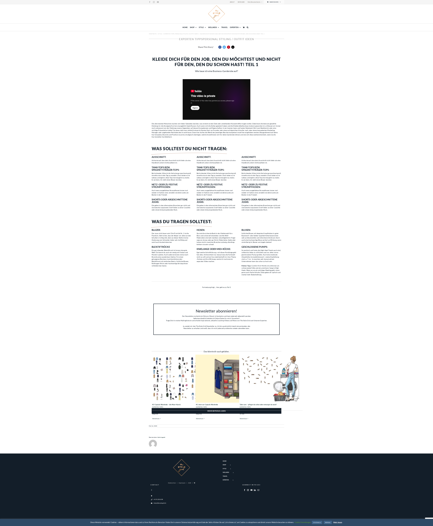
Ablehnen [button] (328, 522)
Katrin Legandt (161, 437)
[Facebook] (220, 47)
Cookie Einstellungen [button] (303, 522)
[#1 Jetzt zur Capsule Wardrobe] (227, 379)
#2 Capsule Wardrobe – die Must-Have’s (166, 404)
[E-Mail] (233, 47)
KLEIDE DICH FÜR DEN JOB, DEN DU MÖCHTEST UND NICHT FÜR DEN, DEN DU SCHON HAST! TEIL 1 (216, 61)
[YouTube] (251, 490)
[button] (247, 27)
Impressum (182, 483)
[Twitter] (224, 47)
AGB (189, 483)
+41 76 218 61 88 (158, 499)
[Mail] (258, 490)
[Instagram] (248, 490)
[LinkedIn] (255, 490)
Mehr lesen (337, 522)
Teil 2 (229, 287)
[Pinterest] (228, 47)
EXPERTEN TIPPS (157, 407)
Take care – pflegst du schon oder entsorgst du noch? (258, 404)
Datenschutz (172, 483)
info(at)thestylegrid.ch (159, 503)
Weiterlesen (156, 418)
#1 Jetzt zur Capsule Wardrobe (207, 404)
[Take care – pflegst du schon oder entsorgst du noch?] (271, 379)
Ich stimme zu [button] (317, 522)
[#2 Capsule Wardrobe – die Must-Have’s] (184, 379)
